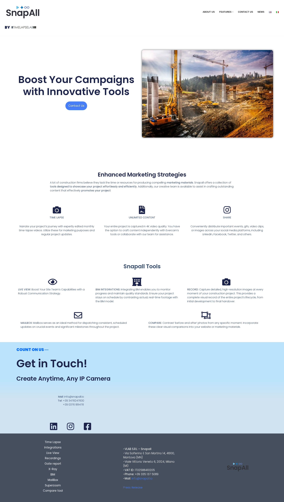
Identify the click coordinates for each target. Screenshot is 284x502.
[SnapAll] (23, 12)
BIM (52, 474)
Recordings (53, 458)
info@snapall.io (142, 478)
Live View (52, 453)
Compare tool (53, 491)
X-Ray (52, 469)
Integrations (52, 447)
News (261, 12)
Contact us (245, 12)
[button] (232, 12)
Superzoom (53, 485)
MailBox (53, 480)
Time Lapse (53, 442)
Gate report (53, 464)
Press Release (132, 487)
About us (209, 12)
